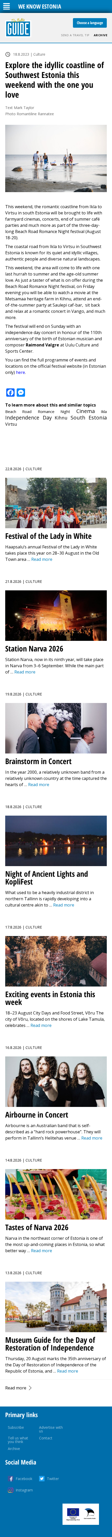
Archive (101, 35)
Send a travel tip (75, 35)
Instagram (24, 1490)
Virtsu (11, 424)
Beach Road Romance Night (37, 411)
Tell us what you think (18, 1440)
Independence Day (28, 417)
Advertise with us (51, 1429)
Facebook (24, 1478)
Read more (15, 1388)
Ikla (104, 411)
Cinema (85, 411)
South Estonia (89, 417)
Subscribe (16, 1427)
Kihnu (61, 418)
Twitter (53, 1478)
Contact (45, 1438)
